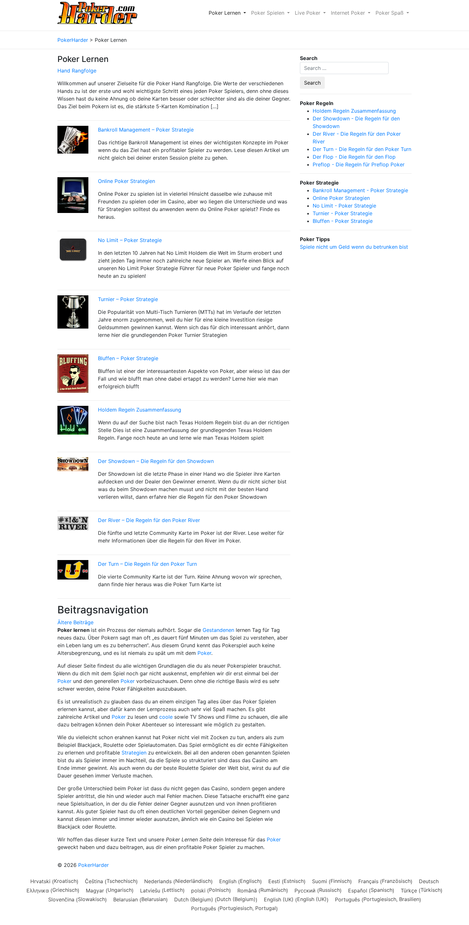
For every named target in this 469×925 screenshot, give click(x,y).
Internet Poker (349, 13)
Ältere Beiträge (75, 622)
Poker (204, 653)
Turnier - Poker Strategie (342, 213)
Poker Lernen (225, 13)
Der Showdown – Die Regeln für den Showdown (156, 461)
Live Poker (308, 13)
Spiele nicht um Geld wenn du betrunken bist (354, 247)
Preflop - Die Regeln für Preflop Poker (359, 164)
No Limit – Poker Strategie (130, 240)
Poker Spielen (268, 13)
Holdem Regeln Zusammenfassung (139, 409)
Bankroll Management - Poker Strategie (360, 190)
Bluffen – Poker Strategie (128, 358)
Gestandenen (218, 630)
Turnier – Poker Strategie (128, 299)
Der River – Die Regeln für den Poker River (149, 520)
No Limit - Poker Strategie (344, 205)
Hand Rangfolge (76, 70)
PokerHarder (93, 865)
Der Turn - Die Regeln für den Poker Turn (362, 149)
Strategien (134, 752)
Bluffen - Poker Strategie (343, 221)
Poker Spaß (390, 13)
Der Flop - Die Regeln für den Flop (354, 157)
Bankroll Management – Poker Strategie (146, 129)
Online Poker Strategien (126, 181)
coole (166, 717)
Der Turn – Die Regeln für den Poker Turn (147, 564)
